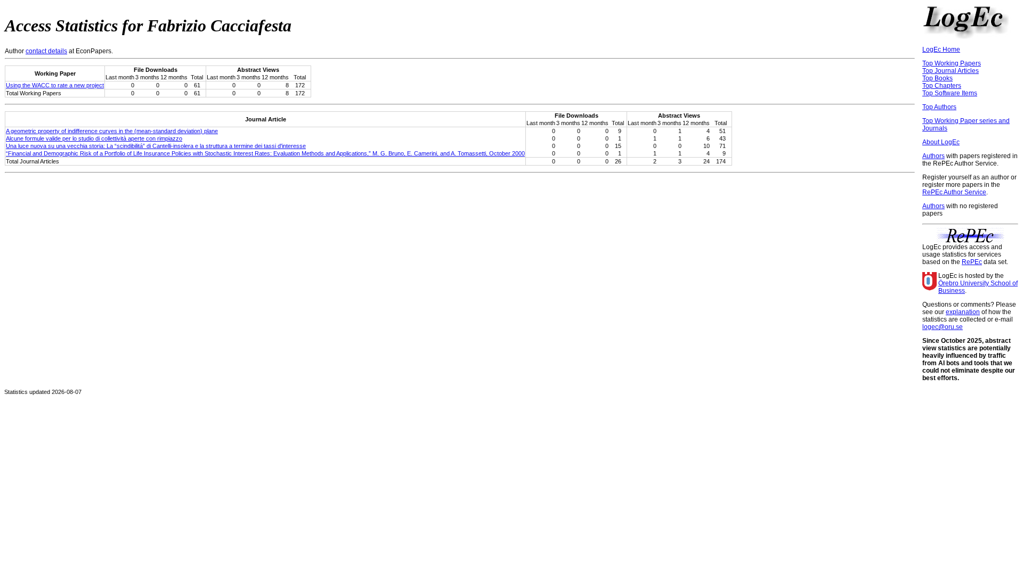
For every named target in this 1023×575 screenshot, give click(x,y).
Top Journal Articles (950, 71)
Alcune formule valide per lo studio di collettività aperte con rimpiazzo (94, 138)
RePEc (972, 262)
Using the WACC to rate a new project (55, 85)
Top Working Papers (951, 63)
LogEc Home (941, 49)
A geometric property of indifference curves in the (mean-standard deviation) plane (112, 131)
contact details (46, 51)
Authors (933, 156)
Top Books (937, 78)
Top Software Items (949, 93)
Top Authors (939, 107)
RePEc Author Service (954, 192)
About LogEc (941, 142)
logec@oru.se (942, 327)
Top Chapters (941, 85)
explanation (963, 312)
